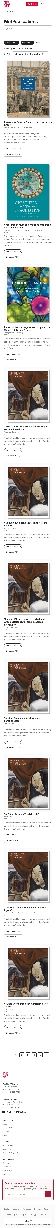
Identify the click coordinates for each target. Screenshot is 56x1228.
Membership (7, 1145)
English (7, 1209)
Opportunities (8, 1159)
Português (27, 1209)
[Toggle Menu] (49, 4)
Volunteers (6, 1167)
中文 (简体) (34, 1215)
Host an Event (7, 1149)
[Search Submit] (48, 29)
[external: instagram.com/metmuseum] (14, 1112)
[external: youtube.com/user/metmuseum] (21, 1112)
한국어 (24, 1215)
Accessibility (7, 1128)
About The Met (8, 1120)
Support (5, 1142)
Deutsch (7, 1215)
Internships (6, 1174)
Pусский (44, 1215)
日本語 (16, 1215)
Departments (7, 1124)
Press (4, 1135)
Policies (5, 1132)
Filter (26, 1221)
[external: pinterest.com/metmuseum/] (10, 1112)
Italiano (46, 1209)
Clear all (39, 42)
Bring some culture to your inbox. (21, 1183)
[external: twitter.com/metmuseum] (7, 1112)
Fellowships (7, 1170)
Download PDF (10, 42)
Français (37, 1209)
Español (16, 1209)
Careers (5, 1163)
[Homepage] (7, 4)
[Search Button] (43, 4)
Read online (26, 42)
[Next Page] (46, 1054)
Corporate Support (10, 1153)
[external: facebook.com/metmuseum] (3, 1112)
